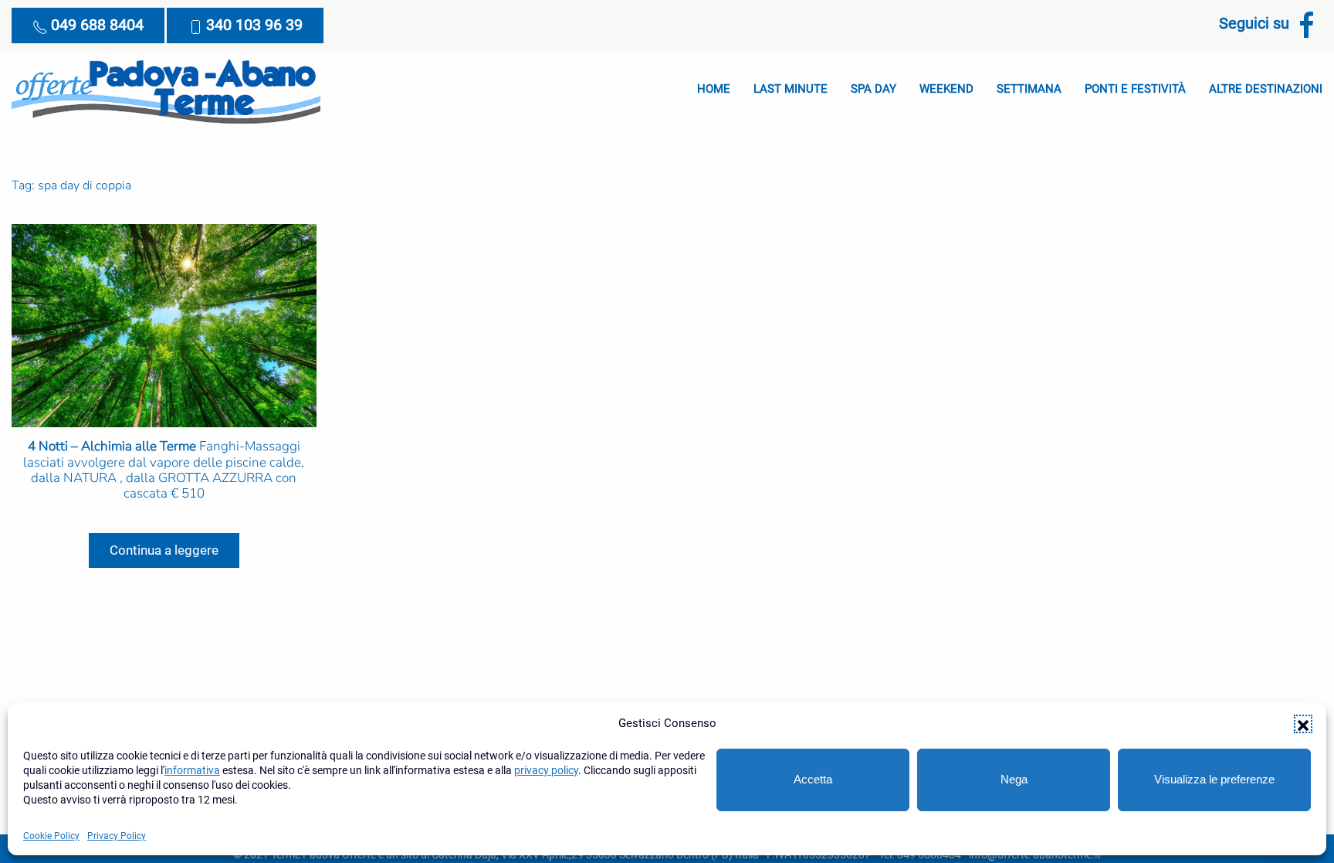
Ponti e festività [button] (1135, 89)
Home (713, 89)
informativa (192, 770)
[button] (1303, 724)
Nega (1014, 779)
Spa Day (873, 89)
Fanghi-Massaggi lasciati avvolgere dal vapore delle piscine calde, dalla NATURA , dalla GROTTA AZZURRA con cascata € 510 (163, 469)
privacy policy (546, 770)
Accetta (813, 779)
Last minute (790, 89)
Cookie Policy (51, 836)
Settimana (1029, 89)
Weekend (946, 89)
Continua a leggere (164, 550)
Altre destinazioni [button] (1265, 89)
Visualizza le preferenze (1214, 779)
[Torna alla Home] (166, 89)
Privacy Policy (116, 836)
